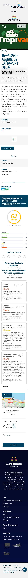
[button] (21, 7)
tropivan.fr (8, 435)
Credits (15, 565)
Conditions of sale (9, 572)
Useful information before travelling (12, 500)
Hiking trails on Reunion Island (11, 517)
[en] (24, 6)
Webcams (5, 514)
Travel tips (6, 506)
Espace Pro (17, 568)
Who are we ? (7, 565)
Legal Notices (7, 568)
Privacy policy (17, 570)
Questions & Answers (8, 503)
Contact (5, 528)
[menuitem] (7, 4)
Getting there (7, 395)
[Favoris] (17, 7)
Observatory (7, 570)
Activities (5, 520)
